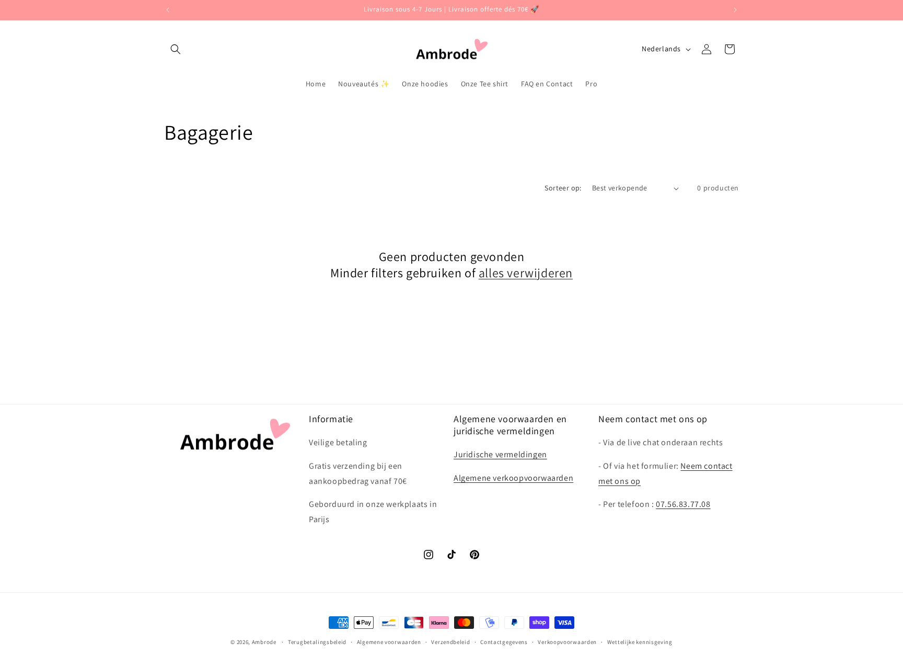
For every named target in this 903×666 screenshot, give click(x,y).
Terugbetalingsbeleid (317, 642)
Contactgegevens (504, 642)
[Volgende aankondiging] (735, 10)
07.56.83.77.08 (683, 504)
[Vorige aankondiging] (167, 10)
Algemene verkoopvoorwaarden (513, 477)
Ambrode (264, 642)
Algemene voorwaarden (389, 642)
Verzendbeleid (450, 642)
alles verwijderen (526, 273)
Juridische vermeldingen (500, 454)
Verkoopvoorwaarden (567, 642)
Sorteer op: (563, 188)
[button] (175, 49)
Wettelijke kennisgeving (640, 642)
